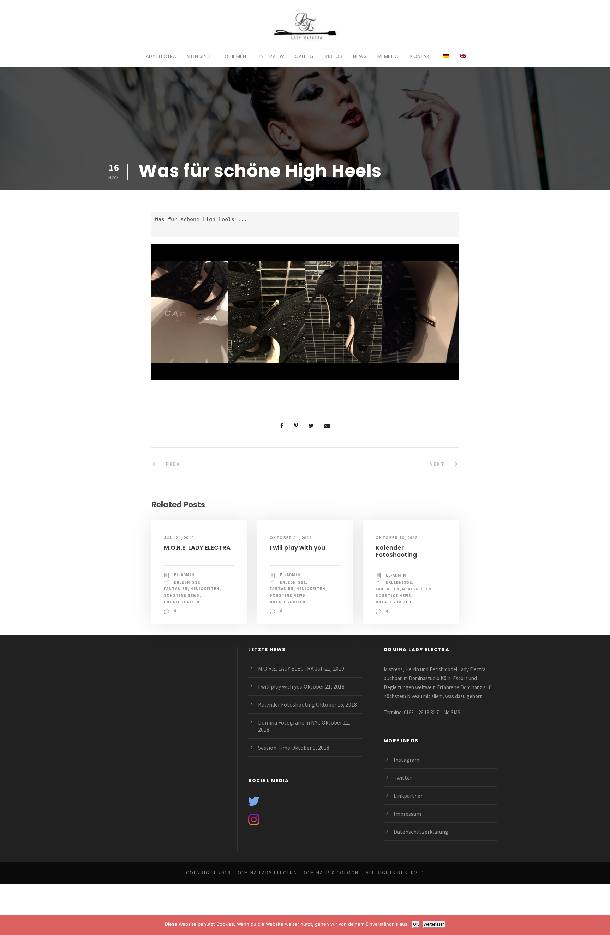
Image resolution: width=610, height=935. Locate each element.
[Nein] (601, 925)
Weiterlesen (434, 924)
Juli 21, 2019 (179, 537)
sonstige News (181, 595)
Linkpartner (408, 795)
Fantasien (176, 588)
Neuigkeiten (205, 588)
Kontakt (421, 56)
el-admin (184, 574)
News (360, 56)
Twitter (403, 777)
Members (388, 56)
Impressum (407, 813)
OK (416, 924)
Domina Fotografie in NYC (289, 722)
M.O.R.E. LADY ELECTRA (197, 547)
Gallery (304, 56)
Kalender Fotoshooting (396, 551)
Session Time (274, 747)
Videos (333, 56)
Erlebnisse (187, 582)
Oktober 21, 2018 (291, 537)
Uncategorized (181, 602)
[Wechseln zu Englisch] (463, 60)
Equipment (235, 56)
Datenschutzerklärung (421, 831)
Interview (272, 56)
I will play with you (297, 547)
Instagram (406, 759)
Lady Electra (160, 56)
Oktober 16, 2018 (397, 537)
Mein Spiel (199, 56)
